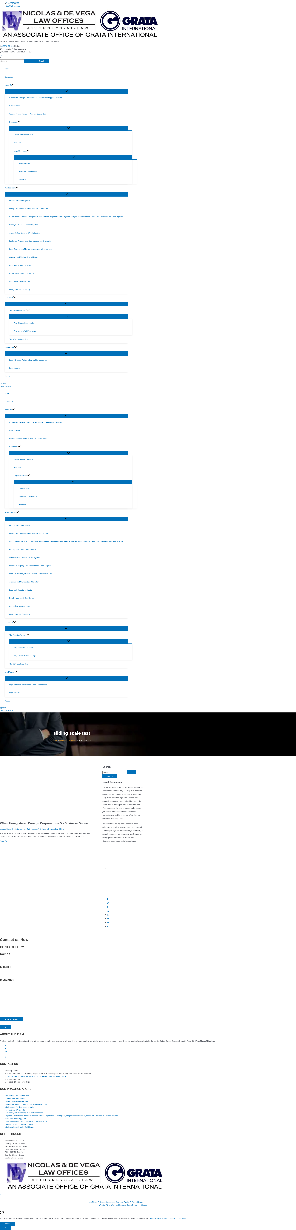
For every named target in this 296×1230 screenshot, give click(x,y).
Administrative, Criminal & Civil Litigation (20, 1127)
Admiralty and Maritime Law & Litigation (19, 1107)
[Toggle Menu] (66, 91)
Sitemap (144, 1205)
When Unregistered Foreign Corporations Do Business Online (44, 823)
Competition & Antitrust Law (15, 1098)
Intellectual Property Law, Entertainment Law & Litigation (26, 1121)
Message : (7, 979)
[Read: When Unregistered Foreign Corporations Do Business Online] (46, 817)
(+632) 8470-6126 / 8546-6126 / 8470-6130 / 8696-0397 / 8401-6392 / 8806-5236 (36, 1076)
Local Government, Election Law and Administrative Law (26, 1104)
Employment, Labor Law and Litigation (19, 1124)
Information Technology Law (15, 1119)
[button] (13, 85)
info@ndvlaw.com (13, 6)
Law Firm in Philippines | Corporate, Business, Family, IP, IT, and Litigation (116, 1202)
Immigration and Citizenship (15, 1110)
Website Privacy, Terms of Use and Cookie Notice (167, 1218)
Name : (5, 954)
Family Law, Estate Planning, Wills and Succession (24, 1113)
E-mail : (5, 967)
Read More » (5, 841)
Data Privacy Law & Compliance (17, 1096)
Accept (7, 1224)
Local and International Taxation (16, 1101)
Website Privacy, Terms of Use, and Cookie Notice (118, 1205)
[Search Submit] (29, 61)
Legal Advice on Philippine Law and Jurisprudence (19, 829)
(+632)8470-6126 (12, 3)
